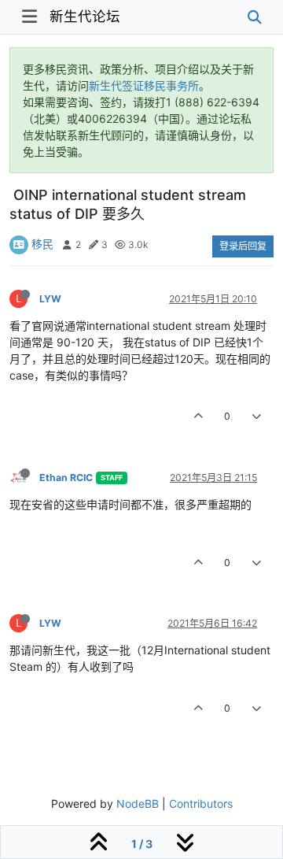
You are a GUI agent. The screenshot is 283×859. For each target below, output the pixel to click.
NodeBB (137, 803)
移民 (42, 243)
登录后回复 (242, 246)
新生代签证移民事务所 (144, 85)
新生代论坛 (85, 16)
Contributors (201, 803)
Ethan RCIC (66, 477)
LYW (50, 299)
